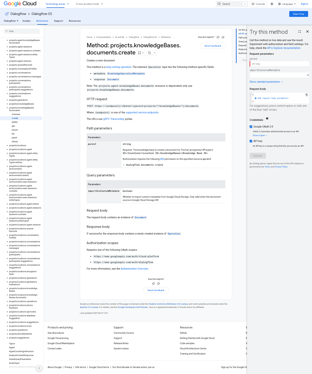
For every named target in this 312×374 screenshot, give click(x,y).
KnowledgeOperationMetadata (126, 73)
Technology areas (55, 3)
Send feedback (212, 45)
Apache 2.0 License (89, 307)
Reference (42, 20)
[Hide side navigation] (39, 368)
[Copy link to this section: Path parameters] (115, 129)
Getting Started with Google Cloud (197, 338)
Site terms (80, 367)
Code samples (187, 343)
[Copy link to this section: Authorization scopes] (121, 243)
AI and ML (120, 37)
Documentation (104, 37)
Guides (26, 20)
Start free (298, 14)
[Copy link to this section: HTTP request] (110, 99)
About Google (55, 367)
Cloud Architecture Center (193, 348)
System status (121, 348)
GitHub (183, 333)
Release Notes (121, 343)
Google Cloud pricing (58, 338)
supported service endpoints (142, 112)
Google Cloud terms (99, 367)
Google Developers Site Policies (132, 307)
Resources (75, 20)
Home (89, 37)
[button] (21, 41)
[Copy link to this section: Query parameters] (118, 175)
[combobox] (232, 4)
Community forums (124, 333)
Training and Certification (193, 353)
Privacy (68, 367)
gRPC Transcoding (113, 118)
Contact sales (55, 348)
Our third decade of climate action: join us (133, 367)
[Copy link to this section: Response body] (113, 227)
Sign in (304, 4)
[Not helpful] (223, 37)
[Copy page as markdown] (150, 53)
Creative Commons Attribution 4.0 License (168, 304)
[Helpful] (218, 37)
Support (58, 20)
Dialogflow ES (42, 14)
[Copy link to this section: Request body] (110, 211)
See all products (56, 333)
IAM (162, 159)
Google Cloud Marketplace (61, 343)
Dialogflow (18, 14)
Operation (174, 233)
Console (260, 3)
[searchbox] (22, 31)
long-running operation (118, 67)
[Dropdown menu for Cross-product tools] (103, 4)
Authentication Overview (134, 268)
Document (113, 79)
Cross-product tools (87, 3)
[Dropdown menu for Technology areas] (69, 4)
